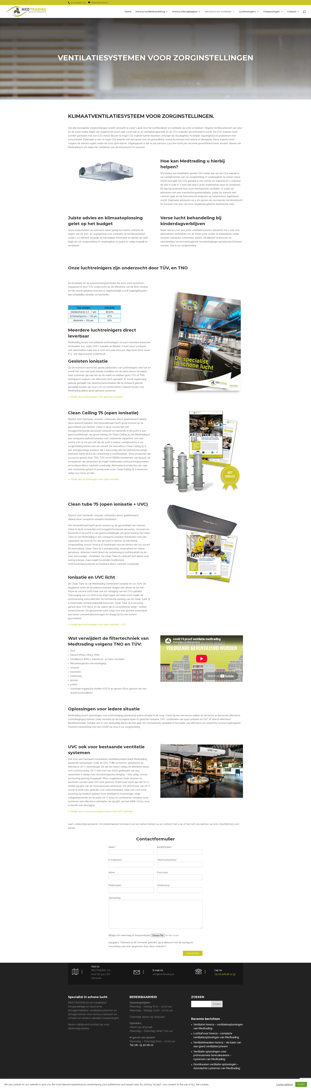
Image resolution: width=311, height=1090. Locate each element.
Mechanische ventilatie (218, 11)
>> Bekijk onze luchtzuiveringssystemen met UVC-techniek (100, 811)
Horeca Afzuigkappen (184, 11)
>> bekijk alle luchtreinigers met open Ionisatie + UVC (97, 624)
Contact (291, 11)
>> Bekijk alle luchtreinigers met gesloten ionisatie (95, 397)
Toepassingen (271, 11)
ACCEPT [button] (301, 1084)
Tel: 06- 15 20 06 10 (141, 1045)
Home (128, 11)
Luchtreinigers (247, 11)
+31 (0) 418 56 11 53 (224, 974)
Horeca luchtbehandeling (150, 11)
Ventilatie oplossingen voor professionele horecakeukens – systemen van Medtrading (212, 1055)
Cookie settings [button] (284, 1084)
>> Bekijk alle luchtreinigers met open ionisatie (93, 479)
